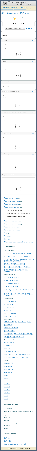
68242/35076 (8, 369)
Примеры (29, 28)
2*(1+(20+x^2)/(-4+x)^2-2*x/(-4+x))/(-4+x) (17, 322)
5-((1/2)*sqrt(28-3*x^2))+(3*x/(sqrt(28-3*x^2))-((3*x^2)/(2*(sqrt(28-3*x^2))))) (19, 260)
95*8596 (7, 384)
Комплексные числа (12, 230)
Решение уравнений (21, 7)
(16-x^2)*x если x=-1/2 (11, 283)
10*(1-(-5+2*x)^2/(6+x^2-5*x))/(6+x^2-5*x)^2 (18, 334)
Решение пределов (11, 198)
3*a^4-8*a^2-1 (9, 307)
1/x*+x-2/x (29, 9)
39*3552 (7, 390)
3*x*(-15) (7, 348)
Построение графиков (12, 224)
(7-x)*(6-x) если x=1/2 (11, 286)
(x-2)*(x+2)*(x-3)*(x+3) (11, 351)
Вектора (7, 239)
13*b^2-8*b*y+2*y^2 (11, 301)
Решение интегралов (11, 204)
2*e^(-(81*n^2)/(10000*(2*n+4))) (14, 337)
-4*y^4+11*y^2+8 (10, 316)
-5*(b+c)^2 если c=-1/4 (11, 277)
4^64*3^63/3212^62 (11, 328)
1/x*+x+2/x (7, 441)
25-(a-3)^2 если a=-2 (11, 280)
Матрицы (7, 236)
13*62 (6, 396)
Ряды (6, 233)
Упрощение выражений (7, 9)
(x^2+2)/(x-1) (8, 325)
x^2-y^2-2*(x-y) (9, 342)
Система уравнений (11, 221)
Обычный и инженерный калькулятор (18, 242)
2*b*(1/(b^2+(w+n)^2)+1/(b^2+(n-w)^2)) (17, 256)
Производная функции (12, 201)
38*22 (6, 399)
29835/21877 (8, 363)
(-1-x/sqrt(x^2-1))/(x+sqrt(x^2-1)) (14, 264)
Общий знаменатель (20, 9)
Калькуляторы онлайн (9, 7)
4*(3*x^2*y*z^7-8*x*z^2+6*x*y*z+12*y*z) (17, 354)
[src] (33, 40)
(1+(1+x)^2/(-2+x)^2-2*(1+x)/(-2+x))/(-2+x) (18, 267)
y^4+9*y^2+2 (8, 310)
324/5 (6, 375)
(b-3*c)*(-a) (7, 345)
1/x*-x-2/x (7, 438)
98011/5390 (8, 366)
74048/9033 (8, 372)
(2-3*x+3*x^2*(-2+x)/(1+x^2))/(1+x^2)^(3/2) (18, 253)
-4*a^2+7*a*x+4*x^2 (11, 313)
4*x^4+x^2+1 (8, 304)
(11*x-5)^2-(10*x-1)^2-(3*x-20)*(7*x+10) (17, 357)
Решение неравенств (11, 227)
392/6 (6, 378)
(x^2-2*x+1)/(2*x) (9, 331)
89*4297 (7, 387)
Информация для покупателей (15, 444)
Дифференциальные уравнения (18, 213)
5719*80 (7, 393)
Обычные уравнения (14, 210)
